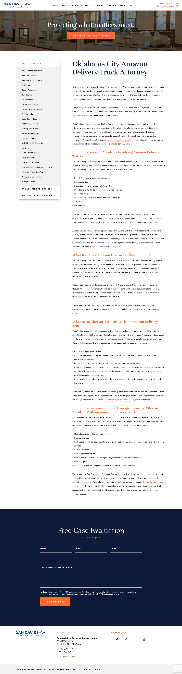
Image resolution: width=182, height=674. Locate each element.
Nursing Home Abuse (30, 128)
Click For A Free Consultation (91, 35)
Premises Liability (29, 138)
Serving (112, 5)
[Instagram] (126, 638)
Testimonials (97, 5)
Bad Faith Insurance (30, 75)
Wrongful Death (28, 181)
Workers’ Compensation (31, 176)
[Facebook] (108, 638)
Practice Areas (79, 5)
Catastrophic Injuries (30, 104)
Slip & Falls (26, 147)
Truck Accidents (28, 157)
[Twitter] (117, 638)
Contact (133, 5)
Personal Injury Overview (32, 70)
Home (55, 5)
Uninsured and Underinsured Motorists (37, 167)
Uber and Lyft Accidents (31, 162)
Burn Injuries (27, 94)
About (65, 5)
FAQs (122, 5)
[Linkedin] (135, 638)
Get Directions (66, 656)
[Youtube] (144, 638)
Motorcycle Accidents (30, 123)
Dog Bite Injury (28, 114)
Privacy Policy (95, 669)
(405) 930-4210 (167, 6)
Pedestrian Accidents (30, 133)
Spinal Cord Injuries (29, 152)
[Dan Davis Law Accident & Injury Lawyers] (17, 5)
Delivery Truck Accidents (32, 109)
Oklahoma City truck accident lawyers (121, 399)
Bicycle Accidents (29, 89)
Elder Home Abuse (29, 118)
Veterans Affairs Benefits (32, 171)
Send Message (55, 601)
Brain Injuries (27, 85)
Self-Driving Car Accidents (32, 143)
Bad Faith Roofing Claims (32, 80)
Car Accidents (27, 99)
